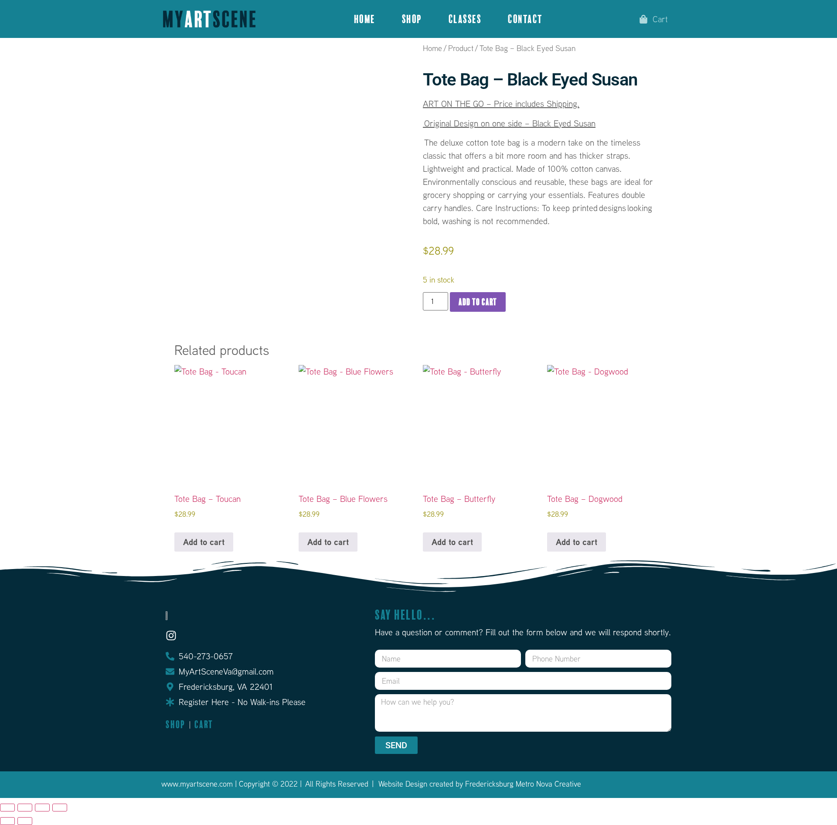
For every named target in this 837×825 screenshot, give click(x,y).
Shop (412, 19)
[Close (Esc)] (59, 807)
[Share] (42, 807)
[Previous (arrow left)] (7, 821)
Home (364, 19)
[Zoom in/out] (7, 807)
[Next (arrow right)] (24, 821)
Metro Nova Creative (548, 784)
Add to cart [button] (204, 542)
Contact (525, 19)
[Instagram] (171, 635)
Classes (465, 19)
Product (460, 48)
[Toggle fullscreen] (24, 807)
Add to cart (478, 302)
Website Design (402, 784)
